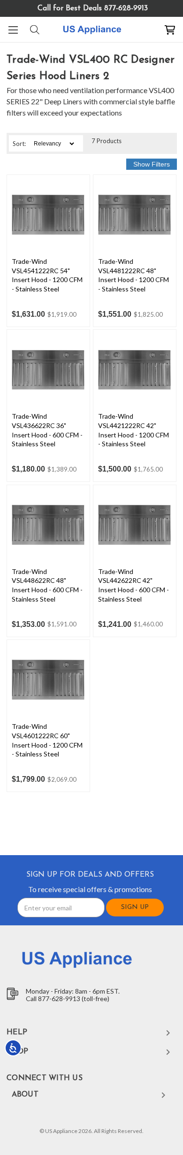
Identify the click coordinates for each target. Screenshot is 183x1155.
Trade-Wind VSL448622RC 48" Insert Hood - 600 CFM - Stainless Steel (47, 585)
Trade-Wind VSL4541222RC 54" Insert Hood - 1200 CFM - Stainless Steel (47, 275)
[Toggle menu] (13, 30)
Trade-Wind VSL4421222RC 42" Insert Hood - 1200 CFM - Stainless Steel (133, 430)
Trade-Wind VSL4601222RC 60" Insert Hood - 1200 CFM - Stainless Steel (47, 740)
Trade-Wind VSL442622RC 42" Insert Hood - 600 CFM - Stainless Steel (133, 585)
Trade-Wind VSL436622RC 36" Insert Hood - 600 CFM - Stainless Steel (47, 430)
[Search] (34, 29)
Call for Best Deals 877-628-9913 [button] (93, 8)
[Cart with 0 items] (170, 29)
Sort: (19, 143)
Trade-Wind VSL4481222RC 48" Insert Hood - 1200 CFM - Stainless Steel (133, 275)
